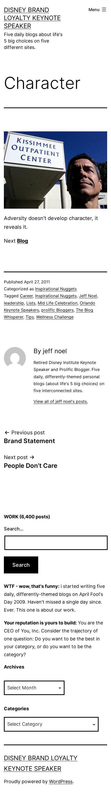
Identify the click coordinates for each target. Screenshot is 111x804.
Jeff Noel (88, 295)
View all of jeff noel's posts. (61, 401)
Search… (13, 528)
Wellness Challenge (55, 316)
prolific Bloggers (57, 309)
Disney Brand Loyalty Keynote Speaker (32, 18)
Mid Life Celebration (57, 303)
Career (26, 295)
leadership (14, 303)
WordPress (61, 781)
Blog (22, 241)
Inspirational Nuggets (56, 288)
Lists (30, 303)
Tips (30, 316)
